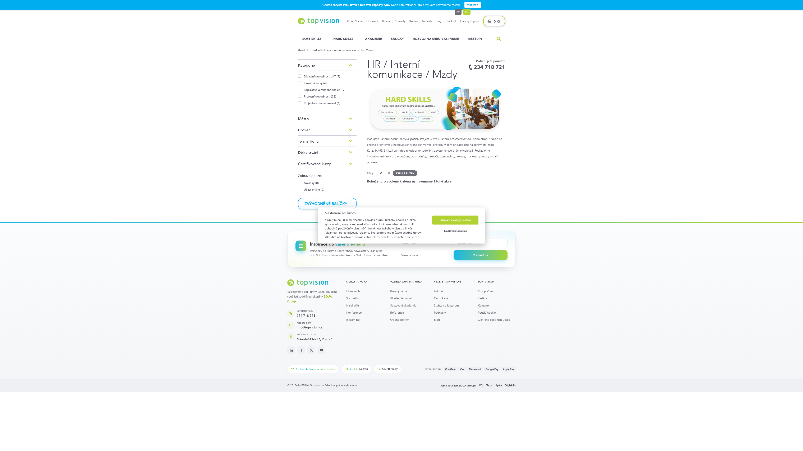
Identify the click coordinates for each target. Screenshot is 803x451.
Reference (397, 312)
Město (303, 118)
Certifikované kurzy (314, 163)
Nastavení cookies (455, 231)
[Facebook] (301, 350)
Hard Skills (343, 39)
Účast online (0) (314, 189)
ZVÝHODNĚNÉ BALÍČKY (326, 203)
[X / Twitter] (311, 350)
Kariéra (386, 21)
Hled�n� (498, 39)
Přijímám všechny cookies (455, 220)
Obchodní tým (399, 320)
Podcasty (399, 21)
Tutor (489, 385)
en (467, 12)
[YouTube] (321, 350)
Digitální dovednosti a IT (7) (322, 76)
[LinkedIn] (291, 350)
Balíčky (397, 39)
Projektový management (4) (322, 103)
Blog (438, 21)
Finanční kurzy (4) (315, 83)
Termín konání (309, 141)
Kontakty (427, 21)
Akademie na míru (402, 298)
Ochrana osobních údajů (494, 320)
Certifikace (441, 298)
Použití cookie (487, 312)
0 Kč (497, 21)
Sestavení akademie (403, 305)
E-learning (353, 320)
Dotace (413, 21)
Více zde (472, 5)
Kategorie (306, 65)
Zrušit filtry (405, 173)
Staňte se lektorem (446, 305)
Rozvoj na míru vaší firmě (436, 39)
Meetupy (475, 39)
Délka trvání (308, 152)
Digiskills (510, 385)
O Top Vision (355, 21)
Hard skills (352, 305)
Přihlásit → (480, 255)
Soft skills (312, 39)
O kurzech (372, 21)
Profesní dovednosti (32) (320, 96)
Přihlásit (451, 21)
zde (416, 237)
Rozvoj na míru (399, 291)
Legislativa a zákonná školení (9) (324, 89)
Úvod (301, 50)
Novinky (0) (311, 183)
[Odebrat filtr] (380, 173)
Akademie (373, 39)
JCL (481, 385)
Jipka (498, 385)
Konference (354, 312)
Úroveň (304, 130)
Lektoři (438, 291)
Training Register (470, 21)
